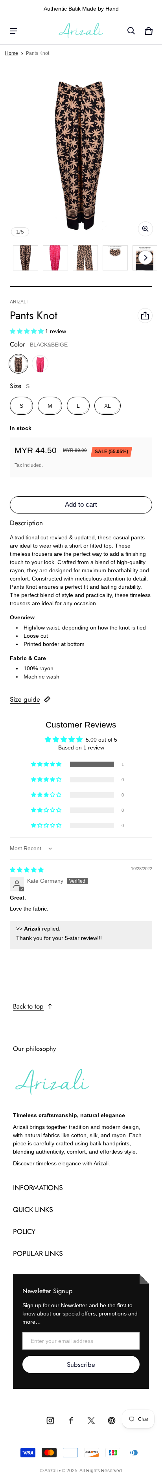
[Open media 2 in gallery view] (55, 257)
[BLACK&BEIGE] (18, 363)
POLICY (24, 1231)
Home (11, 53)
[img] (27, 870)
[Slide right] (145, 257)
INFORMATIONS (38, 1188)
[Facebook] (71, 1421)
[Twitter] (91, 1421)
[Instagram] (50, 1421)
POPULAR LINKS (38, 1253)
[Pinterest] (112, 1421)
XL (107, 406)
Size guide (25, 699)
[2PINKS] (40, 363)
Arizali (51, 1470)
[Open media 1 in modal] (81, 154)
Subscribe (81, 1364)
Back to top (28, 1006)
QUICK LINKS (33, 1210)
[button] (131, 31)
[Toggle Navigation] (13, 31)
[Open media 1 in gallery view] (25, 257)
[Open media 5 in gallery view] (115, 257)
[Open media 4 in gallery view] (85, 257)
